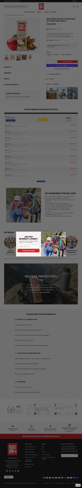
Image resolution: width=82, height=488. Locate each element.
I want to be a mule (28, 251)
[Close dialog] (64, 232)
